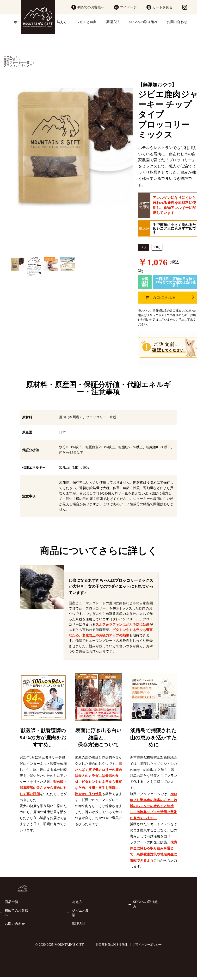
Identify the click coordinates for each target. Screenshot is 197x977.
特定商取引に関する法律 (112, 944)
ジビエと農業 (86, 22)
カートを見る (162, 7)
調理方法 (113, 22)
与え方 (62, 22)
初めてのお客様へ (90, 7)
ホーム (19, 22)
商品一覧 (11, 902)
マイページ (128, 7)
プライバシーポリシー (147, 944)
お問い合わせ (177, 22)
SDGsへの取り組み (143, 22)
